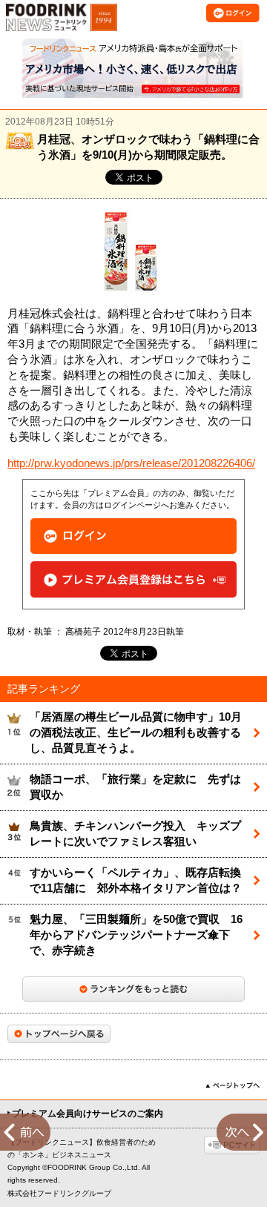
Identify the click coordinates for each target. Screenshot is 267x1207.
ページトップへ (232, 1085)
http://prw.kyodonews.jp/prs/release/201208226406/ (131, 463)
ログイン (133, 536)
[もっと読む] (133, 989)
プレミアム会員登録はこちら (133, 579)
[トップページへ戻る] (59, 1034)
